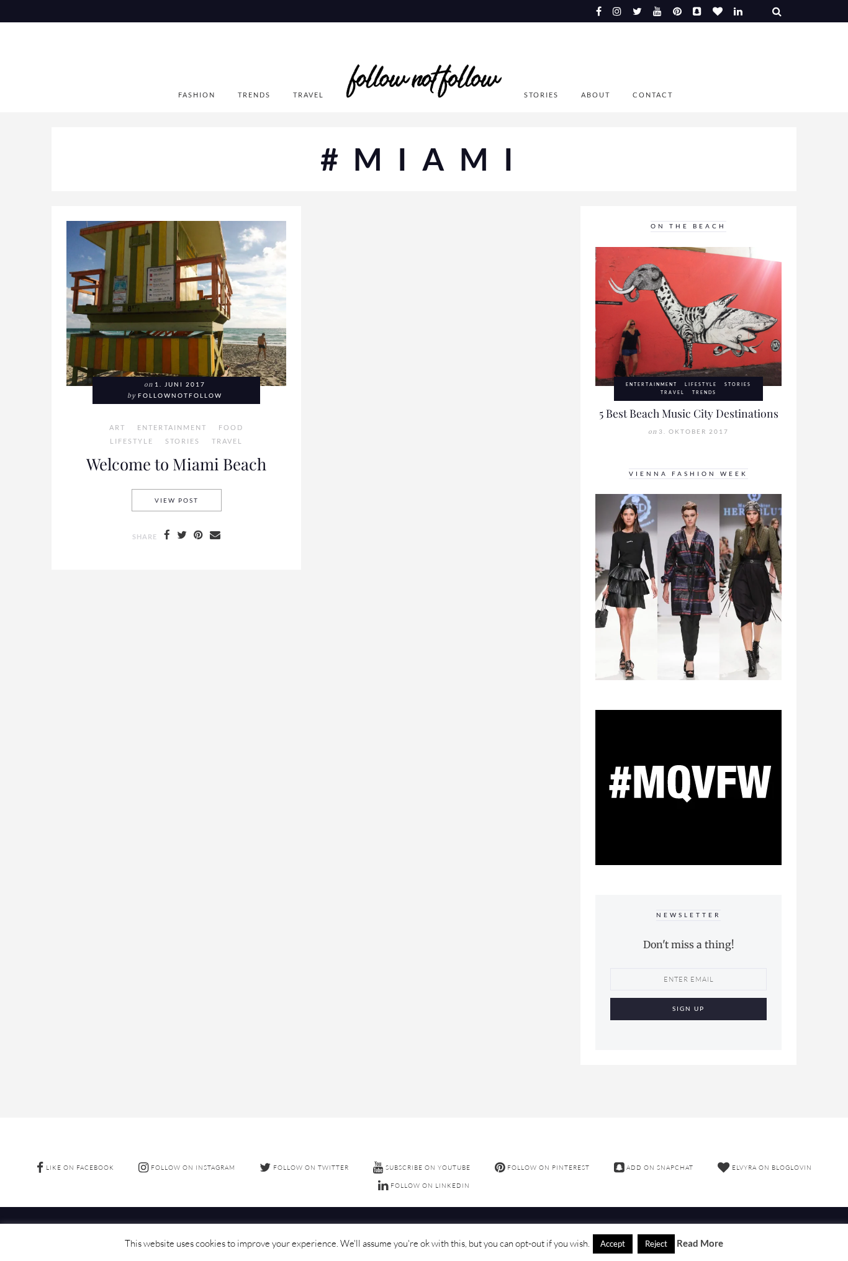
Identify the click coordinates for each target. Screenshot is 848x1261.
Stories (541, 95)
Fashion (196, 95)
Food (231, 427)
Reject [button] (656, 1244)
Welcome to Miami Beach (176, 463)
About (595, 95)
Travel (308, 95)
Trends (254, 95)
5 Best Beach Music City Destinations (688, 413)
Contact (653, 95)
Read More (700, 1243)
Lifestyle (131, 441)
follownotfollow (180, 395)
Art (117, 427)
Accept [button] (612, 1244)
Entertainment (172, 427)
